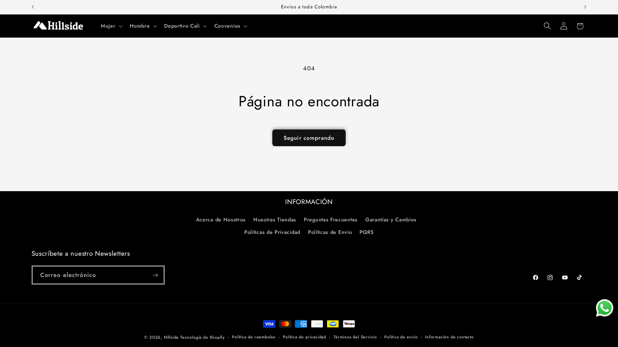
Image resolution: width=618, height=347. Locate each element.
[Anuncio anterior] (33, 7)
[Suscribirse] (155, 275)
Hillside (171, 337)
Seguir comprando (309, 138)
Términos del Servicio (355, 337)
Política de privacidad (304, 337)
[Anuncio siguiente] (585, 7)
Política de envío (401, 337)
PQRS (367, 232)
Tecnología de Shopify (202, 337)
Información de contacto (449, 337)
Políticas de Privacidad (272, 232)
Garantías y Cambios (391, 219)
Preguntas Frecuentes (331, 219)
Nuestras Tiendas (274, 219)
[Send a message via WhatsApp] (605, 308)
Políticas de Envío (330, 232)
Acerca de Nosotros (221, 219)
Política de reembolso (254, 337)
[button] (110, 26)
